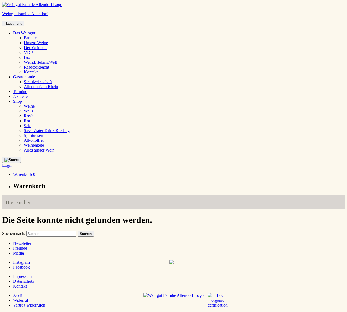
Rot (27, 120)
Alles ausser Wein (39, 150)
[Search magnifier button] (338, 202)
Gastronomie (24, 77)
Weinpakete (34, 145)
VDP (28, 52)
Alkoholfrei (34, 140)
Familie (30, 38)
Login (7, 165)
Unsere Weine (36, 42)
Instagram (21, 262)
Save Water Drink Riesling (47, 130)
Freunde (20, 248)
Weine (29, 106)
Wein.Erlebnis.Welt (40, 62)
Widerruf (20, 300)
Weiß (28, 111)
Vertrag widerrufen (29, 305)
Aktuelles (21, 96)
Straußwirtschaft (38, 81)
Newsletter (22, 243)
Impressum (22, 276)
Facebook (21, 267)
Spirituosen (33, 135)
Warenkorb (24, 174)
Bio (27, 57)
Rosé (28, 116)
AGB (18, 295)
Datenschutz (23, 281)
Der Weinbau (35, 47)
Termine (20, 91)
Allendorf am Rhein (41, 86)
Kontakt (31, 72)
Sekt (27, 125)
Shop (17, 101)
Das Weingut (24, 33)
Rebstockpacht (36, 67)
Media (18, 253)
